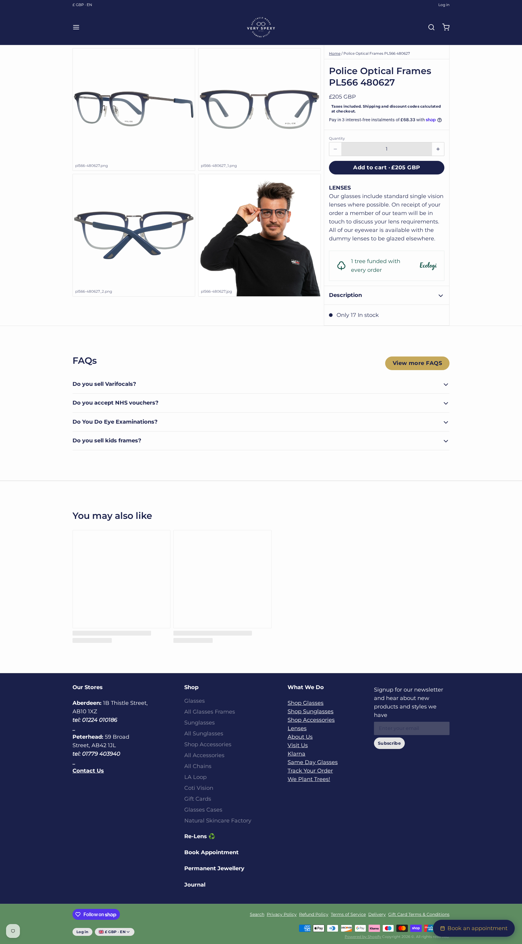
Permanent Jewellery (214, 868)
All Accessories (204, 755)
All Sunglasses (203, 733)
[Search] (429, 27)
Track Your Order (310, 770)
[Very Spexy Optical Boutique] (261, 27)
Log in (444, 4)
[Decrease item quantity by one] (335, 149)
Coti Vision (198, 788)
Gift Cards (197, 799)
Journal (194, 884)
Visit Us (298, 745)
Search (257, 914)
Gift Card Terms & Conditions (419, 914)
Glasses (194, 701)
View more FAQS (417, 363)
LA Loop (195, 777)
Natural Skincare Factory (217, 820)
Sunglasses (199, 722)
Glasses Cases (203, 809)
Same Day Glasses (313, 762)
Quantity (337, 138)
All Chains (197, 766)
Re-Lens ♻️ (199, 836)
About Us (300, 737)
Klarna (296, 753)
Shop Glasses (306, 703)
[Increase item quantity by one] (438, 149)
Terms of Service (348, 914)
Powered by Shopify (363, 936)
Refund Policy (313, 914)
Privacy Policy (282, 914)
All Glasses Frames (209, 711)
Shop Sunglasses (311, 711)
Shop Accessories (207, 744)
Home (334, 53)
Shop (191, 687)
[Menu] (78, 27)
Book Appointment (211, 852)
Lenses (297, 728)
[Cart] (443, 27)
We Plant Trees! (309, 779)
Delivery (377, 914)
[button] (386, 167)
